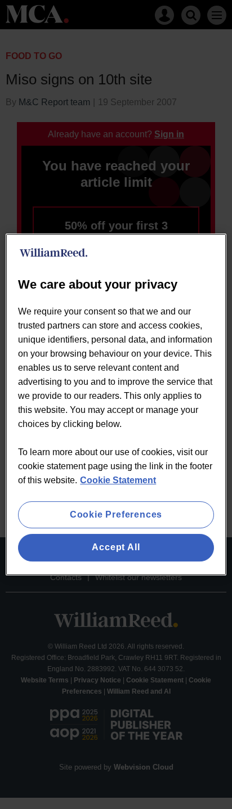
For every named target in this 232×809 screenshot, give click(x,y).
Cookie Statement (118, 480)
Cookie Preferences (116, 514)
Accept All (116, 547)
